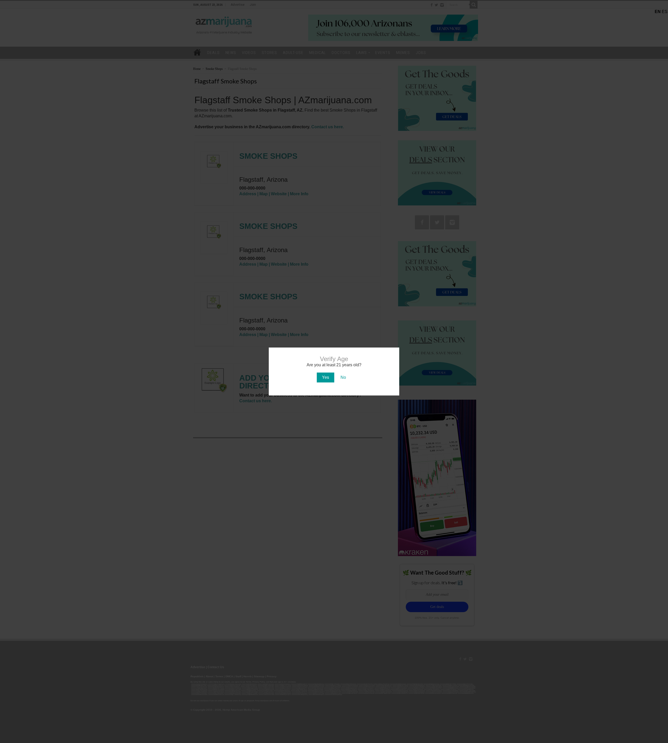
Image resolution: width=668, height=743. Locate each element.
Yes (325, 377)
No (343, 377)
